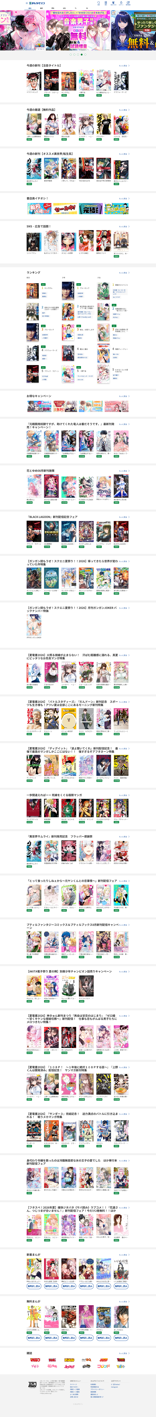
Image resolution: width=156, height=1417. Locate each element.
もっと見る (123, 65)
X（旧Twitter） (116, 1384)
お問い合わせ (74, 1397)
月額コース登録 (75, 1389)
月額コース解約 (75, 1392)
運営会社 (93, 1394)
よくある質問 (74, 1394)
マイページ (73, 1384)
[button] (71, 54)
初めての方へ (74, 1387)
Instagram (114, 1387)
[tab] (30, 8)
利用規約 (93, 1384)
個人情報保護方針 (96, 1397)
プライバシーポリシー (97, 1389)
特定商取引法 (95, 1387)
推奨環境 (93, 1392)
